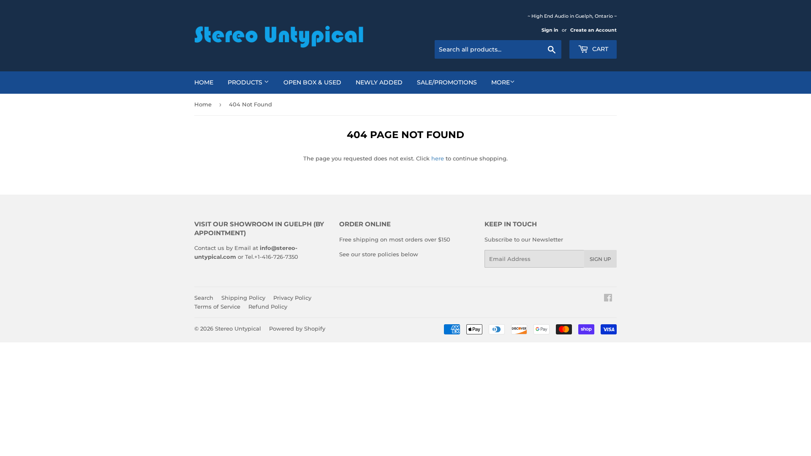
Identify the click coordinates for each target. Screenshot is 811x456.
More (500, 82)
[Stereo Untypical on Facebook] (608, 299)
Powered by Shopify (297, 328)
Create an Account (593, 30)
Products (246, 82)
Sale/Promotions (447, 82)
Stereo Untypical (238, 328)
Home (203, 82)
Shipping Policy (243, 297)
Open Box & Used (312, 82)
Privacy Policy (292, 297)
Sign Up (600, 259)
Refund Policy (267, 306)
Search (203, 297)
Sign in (550, 30)
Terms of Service (217, 306)
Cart (599, 49)
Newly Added (379, 82)
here (437, 158)
